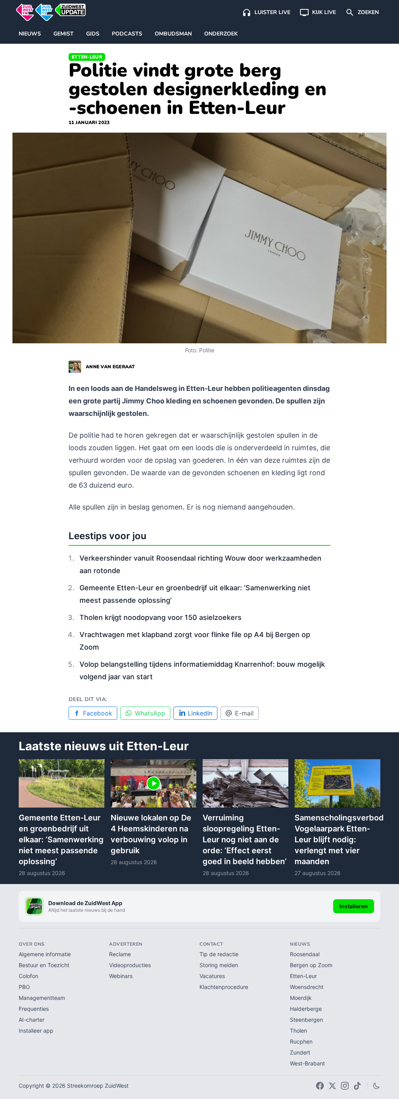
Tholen (298, 1030)
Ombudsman (173, 33)
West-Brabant (307, 1063)
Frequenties (34, 1008)
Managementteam (42, 997)
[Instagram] (345, 1086)
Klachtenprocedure (224, 987)
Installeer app (36, 1030)
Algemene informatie (45, 954)
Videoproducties (130, 965)
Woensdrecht (306, 987)
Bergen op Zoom (311, 965)
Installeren (353, 906)
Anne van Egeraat (110, 367)
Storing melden (219, 965)
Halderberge (306, 1008)
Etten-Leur (87, 57)
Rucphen (301, 1041)
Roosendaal (305, 954)
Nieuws (30, 33)
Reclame (120, 954)
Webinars (120, 976)
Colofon (28, 976)
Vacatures (212, 976)
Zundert (300, 1052)
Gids (92, 33)
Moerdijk (301, 997)
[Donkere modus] (376, 1086)
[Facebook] (320, 1086)
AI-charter (31, 1019)
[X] (332, 1086)
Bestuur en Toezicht (44, 965)
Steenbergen (306, 1019)
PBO (24, 987)
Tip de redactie (219, 954)
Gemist (63, 33)
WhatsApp (150, 713)
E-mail (244, 713)
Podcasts (127, 33)
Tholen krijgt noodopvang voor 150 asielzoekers (160, 617)
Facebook (97, 713)
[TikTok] (357, 1086)
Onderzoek (221, 33)
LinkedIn (200, 713)
